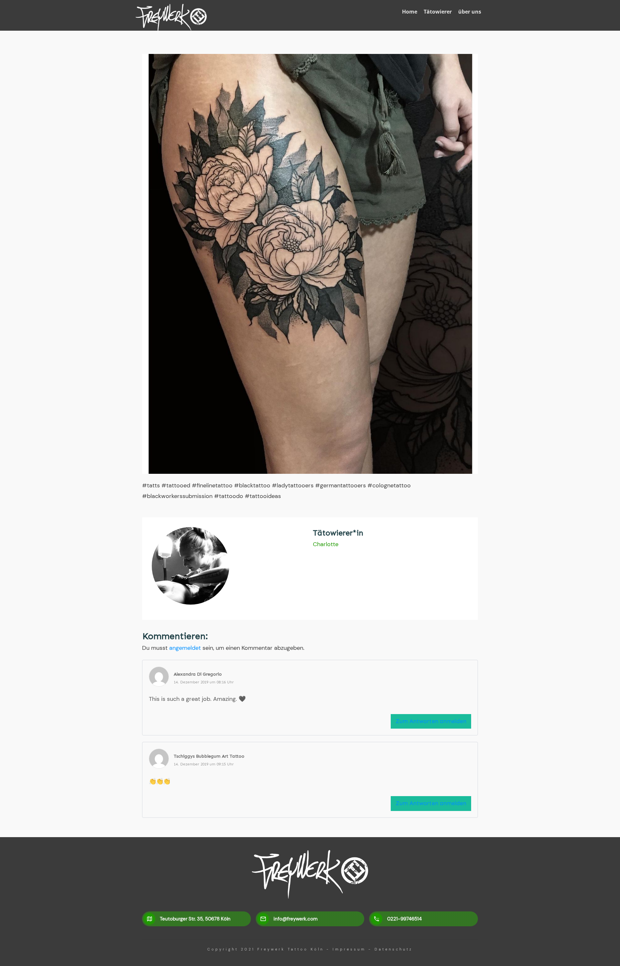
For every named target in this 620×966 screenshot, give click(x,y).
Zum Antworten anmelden (431, 721)
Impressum (349, 949)
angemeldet (185, 648)
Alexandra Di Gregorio (198, 674)
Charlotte (325, 544)
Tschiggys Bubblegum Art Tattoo (209, 756)
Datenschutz (394, 949)
